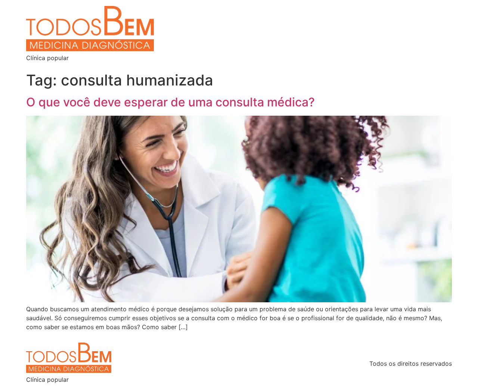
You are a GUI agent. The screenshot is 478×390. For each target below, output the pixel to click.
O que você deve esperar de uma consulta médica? (170, 102)
